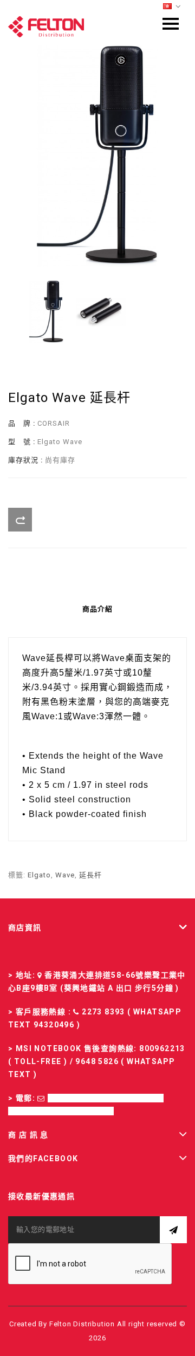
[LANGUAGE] (172, 7)
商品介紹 (97, 609)
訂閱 (173, 1229)
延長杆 (90, 875)
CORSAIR (53, 423)
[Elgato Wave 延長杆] (97, 156)
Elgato (39, 875)
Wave (65, 875)
